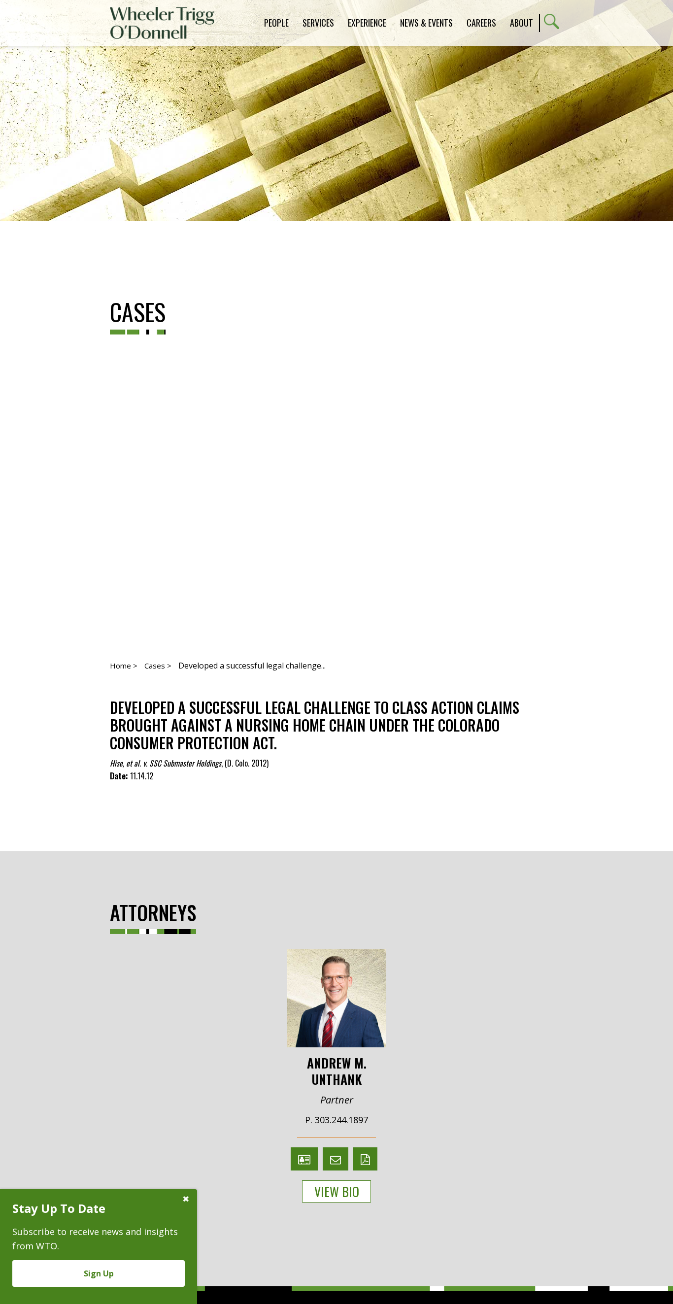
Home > (123, 665)
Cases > (157, 665)
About (521, 22)
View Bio (336, 1191)
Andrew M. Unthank (337, 1070)
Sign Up (99, 1273)
